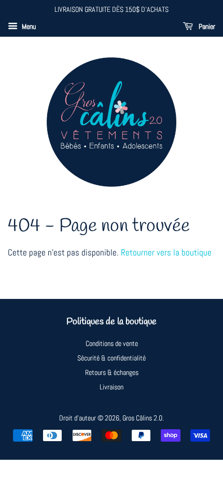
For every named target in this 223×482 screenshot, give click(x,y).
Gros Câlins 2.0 (142, 418)
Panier (206, 26)
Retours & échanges (111, 372)
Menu (28, 26)
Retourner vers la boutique (166, 252)
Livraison (111, 386)
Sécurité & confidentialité (111, 358)
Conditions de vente (112, 343)
